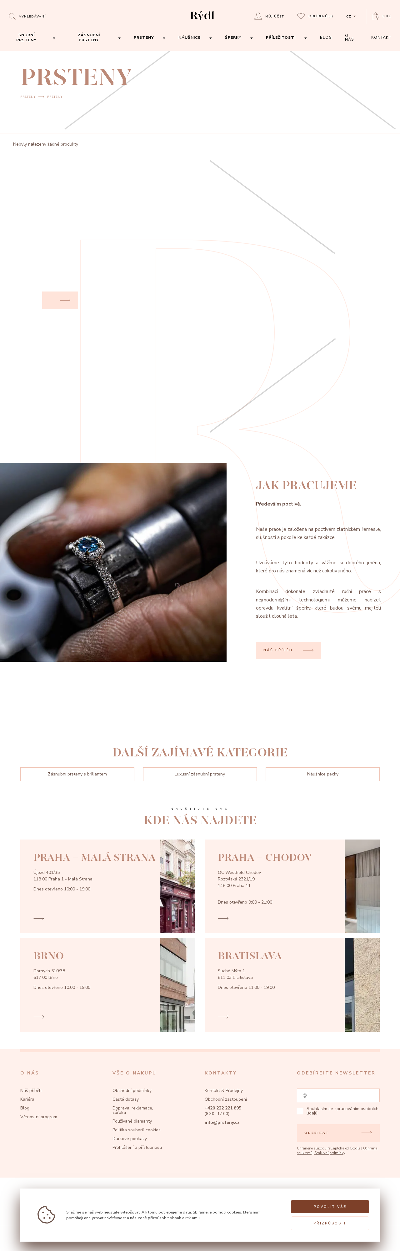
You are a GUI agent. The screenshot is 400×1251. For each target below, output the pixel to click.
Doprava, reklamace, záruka (132, 1110)
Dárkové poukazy (129, 1139)
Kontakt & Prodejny (224, 1091)
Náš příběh (31, 1091)
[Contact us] (380, 1240)
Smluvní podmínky (329, 1153)
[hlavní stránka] (202, 21)
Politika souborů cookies (136, 1130)
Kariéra (27, 1099)
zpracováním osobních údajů (342, 1111)
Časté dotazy (125, 1099)
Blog (24, 1108)
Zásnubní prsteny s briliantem (77, 774)
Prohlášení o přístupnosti (137, 1147)
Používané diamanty (132, 1121)
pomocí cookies (226, 1212)
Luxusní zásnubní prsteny (200, 774)
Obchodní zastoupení (226, 1099)
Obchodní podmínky (132, 1091)
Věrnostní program (38, 1117)
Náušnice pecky (322, 774)
